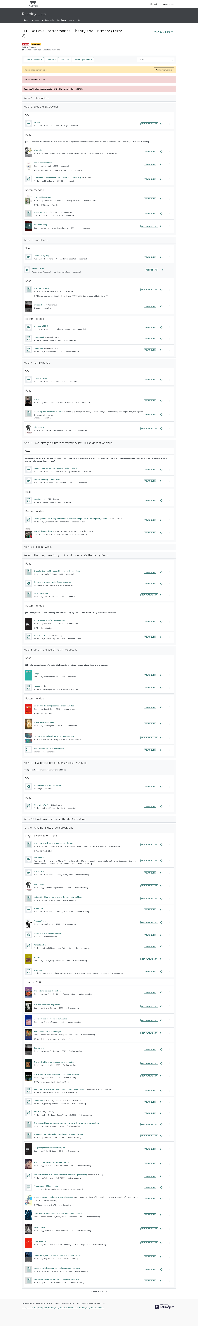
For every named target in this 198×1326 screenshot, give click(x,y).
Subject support (40, 1307)
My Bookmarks (48, 20)
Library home (27, 1307)
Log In (71, 20)
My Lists (35, 20)
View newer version (164, 70)
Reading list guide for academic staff (63, 1307)
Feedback (61, 20)
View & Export (162, 31)
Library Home (155, 4)
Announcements (169, 4)
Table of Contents (32, 59)
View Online (150, 151)
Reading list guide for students (91, 1307)
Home (26, 20)
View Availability (149, 124)
